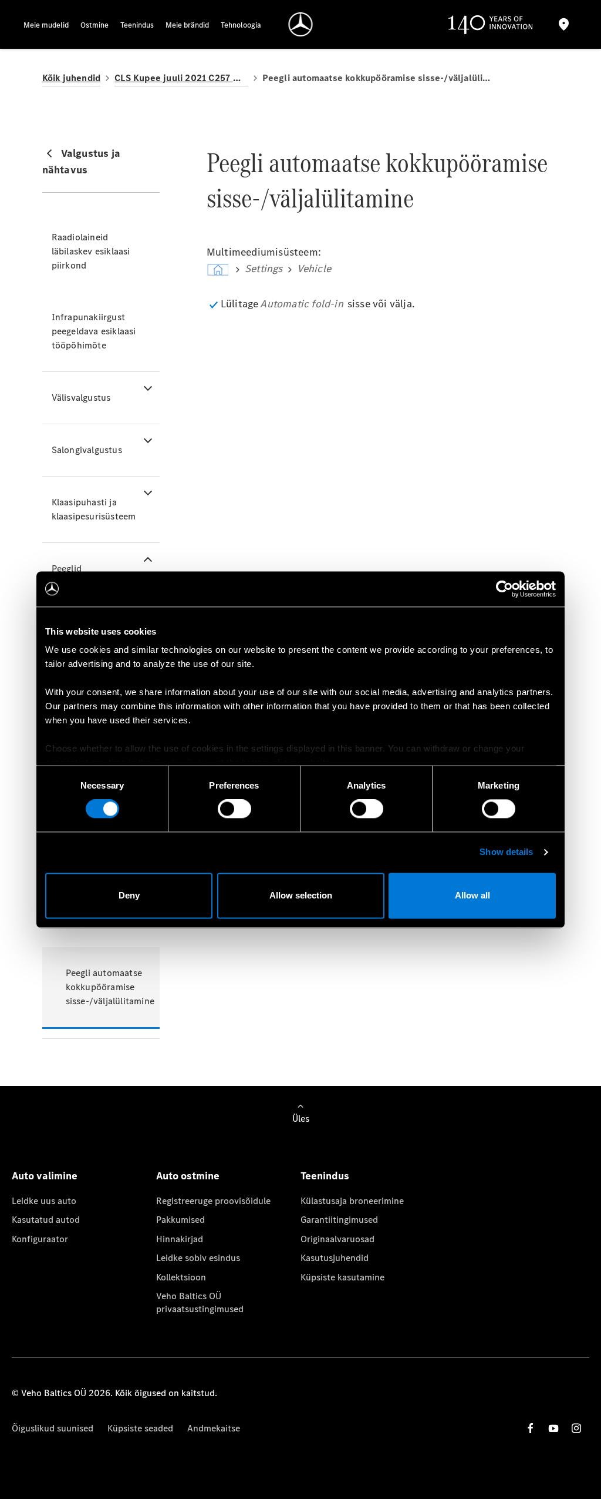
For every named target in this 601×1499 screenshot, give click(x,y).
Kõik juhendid (71, 78)
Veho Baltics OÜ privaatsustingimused (200, 1302)
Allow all (472, 895)
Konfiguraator (40, 1239)
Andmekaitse (213, 1428)
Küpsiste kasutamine (342, 1277)
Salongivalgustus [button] (87, 450)
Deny (129, 895)
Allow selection (300, 895)
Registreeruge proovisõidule (213, 1201)
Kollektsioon (181, 1277)
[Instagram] (576, 1428)
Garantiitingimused (339, 1219)
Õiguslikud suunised (52, 1428)
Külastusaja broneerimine (352, 1201)
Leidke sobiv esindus (198, 1258)
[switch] (234, 809)
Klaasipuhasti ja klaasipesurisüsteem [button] (94, 509)
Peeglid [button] (67, 568)
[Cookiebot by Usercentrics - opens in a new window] (504, 589)
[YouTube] (553, 1428)
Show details (506, 852)
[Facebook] (531, 1428)
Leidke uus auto (44, 1201)
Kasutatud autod (46, 1219)
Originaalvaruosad (337, 1239)
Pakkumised (180, 1219)
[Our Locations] (564, 24)
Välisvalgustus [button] (81, 397)
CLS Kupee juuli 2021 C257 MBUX (181, 78)
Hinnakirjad (179, 1239)
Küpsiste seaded (140, 1428)
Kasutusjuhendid (334, 1258)
